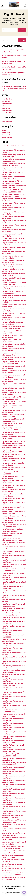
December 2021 (7, 110)
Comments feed (7, 135)
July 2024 (5, 106)
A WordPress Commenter (10, 86)
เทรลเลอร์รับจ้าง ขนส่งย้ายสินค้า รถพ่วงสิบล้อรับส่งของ (14, 88)
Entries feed (6, 132)
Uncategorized (7, 121)
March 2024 (6, 108)
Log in (4, 130)
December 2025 (7, 99)
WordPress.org (7, 137)
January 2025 (6, 101)
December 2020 (7, 113)
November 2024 (7, 103)
